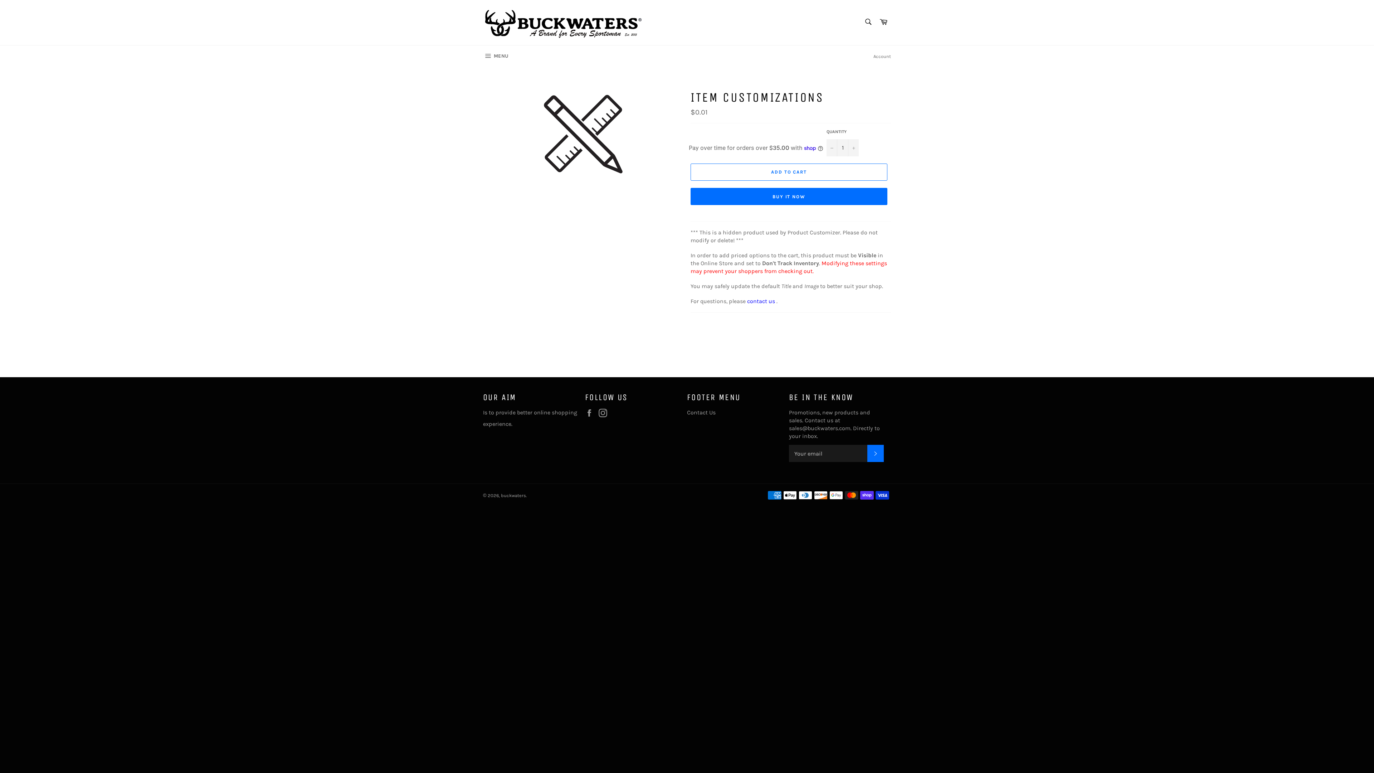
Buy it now (789, 196)
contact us (761, 301)
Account (882, 56)
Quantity (837, 131)
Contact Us (701, 412)
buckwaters (513, 495)
